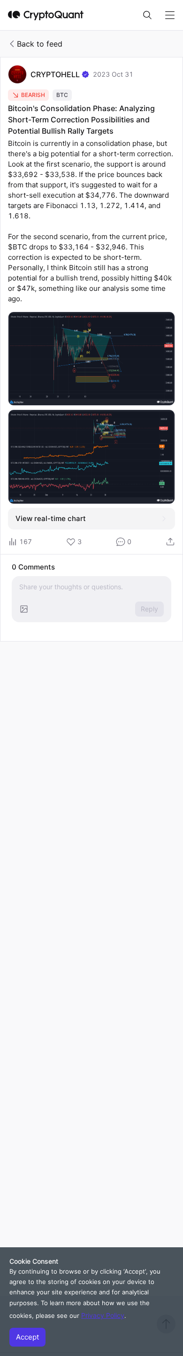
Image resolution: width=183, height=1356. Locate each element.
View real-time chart (50, 518)
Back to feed (39, 43)
